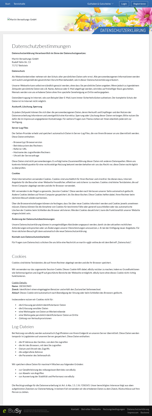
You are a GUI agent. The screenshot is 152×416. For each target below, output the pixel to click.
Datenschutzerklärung (138, 409)
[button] (101, 3)
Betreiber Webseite (91, 409)
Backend (145, 412)
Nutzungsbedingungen (114, 409)
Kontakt (75, 409)
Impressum (133, 412)
